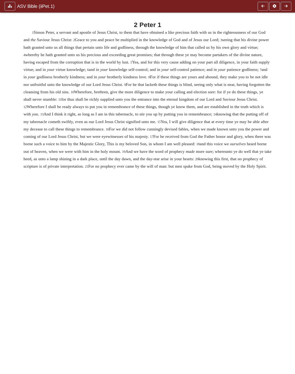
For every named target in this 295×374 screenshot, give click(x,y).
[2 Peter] (263, 6)
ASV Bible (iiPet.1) (36, 6)
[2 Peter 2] (286, 6)
